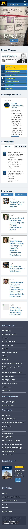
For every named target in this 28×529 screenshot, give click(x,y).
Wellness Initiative (8, 405)
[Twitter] (13, 1)
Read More (17, 481)
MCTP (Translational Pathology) (12, 363)
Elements (5, 349)
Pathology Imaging (8, 376)
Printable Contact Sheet (9, 500)
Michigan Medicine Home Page (12, 448)
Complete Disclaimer (9, 521)
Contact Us (17, 478)
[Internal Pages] (21, 1)
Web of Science (7, 511)
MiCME (4, 429)
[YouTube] (19, 1)
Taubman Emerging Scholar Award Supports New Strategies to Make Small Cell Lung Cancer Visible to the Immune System (17, 289)
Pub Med (5, 504)
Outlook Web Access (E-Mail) (11, 497)
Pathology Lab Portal (8, 380)
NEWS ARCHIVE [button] (7, 194)
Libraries (5, 356)
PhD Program (6, 387)
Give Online (16, 67)
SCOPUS (5, 508)
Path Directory (10, 85)
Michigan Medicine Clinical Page (12, 444)
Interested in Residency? (13, 71)
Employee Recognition (9, 402)
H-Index (4, 493)
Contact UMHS (14, 523)
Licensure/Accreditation (12, 81)
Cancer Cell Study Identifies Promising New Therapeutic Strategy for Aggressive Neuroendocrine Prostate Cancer (16, 248)
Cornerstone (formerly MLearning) (12, 422)
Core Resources (10, 78)
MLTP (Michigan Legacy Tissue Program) (12, 368)
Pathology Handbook (12, 75)
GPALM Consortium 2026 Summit (17, 106)
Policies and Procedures (9, 383)
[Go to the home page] (3, 3)
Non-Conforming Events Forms (12, 372)
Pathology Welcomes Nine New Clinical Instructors (17, 204)
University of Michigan (9, 451)
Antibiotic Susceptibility (9, 334)
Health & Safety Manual (9, 352)
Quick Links (9, 88)
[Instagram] (16, 1)
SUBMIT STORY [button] (20, 194)
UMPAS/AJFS (6, 330)
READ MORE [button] (14, 40)
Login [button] (25, 1)
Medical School (7, 426)
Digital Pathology (7, 345)
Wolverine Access (7, 455)
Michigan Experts (7, 433)
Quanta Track (6, 390)
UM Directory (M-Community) (11, 440)
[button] (2, 26)
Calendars (5, 338)
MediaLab (5, 359)
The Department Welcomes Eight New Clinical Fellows (17, 268)
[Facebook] (10, 1)
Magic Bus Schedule (8, 419)
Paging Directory (7, 437)
